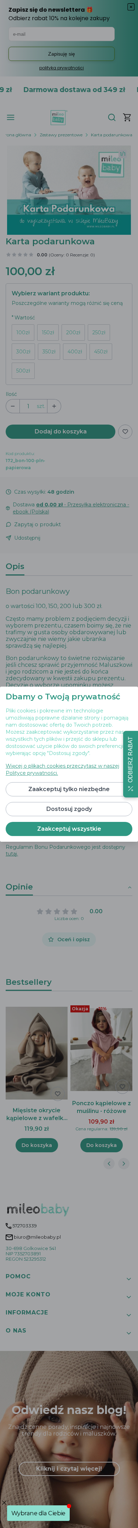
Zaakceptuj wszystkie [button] (69, 828)
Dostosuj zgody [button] (69, 809)
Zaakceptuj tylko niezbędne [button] (69, 789)
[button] (130, 764)
